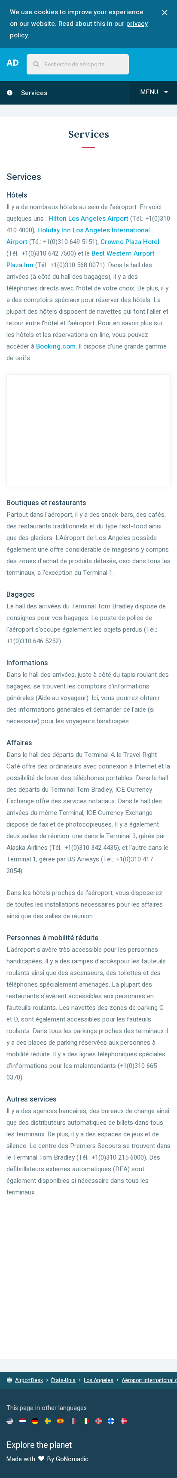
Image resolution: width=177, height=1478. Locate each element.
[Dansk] (124, 1421)
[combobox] (78, 64)
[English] (9, 1421)
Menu (150, 92)
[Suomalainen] (111, 1421)
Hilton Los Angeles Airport (88, 218)
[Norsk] (98, 1421)
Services (33, 93)
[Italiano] (85, 1421)
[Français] (73, 1421)
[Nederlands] (22, 1421)
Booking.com (56, 346)
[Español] (60, 1421)
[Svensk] (48, 1421)
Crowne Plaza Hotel (130, 242)
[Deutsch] (35, 1421)
